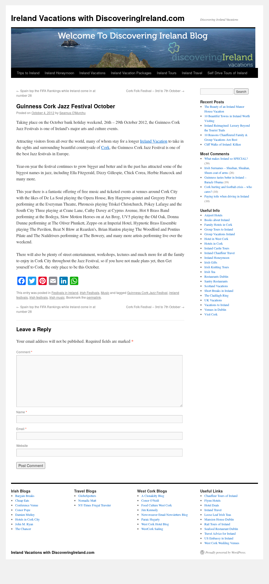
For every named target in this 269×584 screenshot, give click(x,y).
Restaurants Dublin (216, 276)
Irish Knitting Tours (216, 267)
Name (21, 412)
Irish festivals (38, 297)
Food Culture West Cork (156, 505)
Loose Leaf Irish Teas (217, 514)
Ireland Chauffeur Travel (219, 253)
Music (105, 292)
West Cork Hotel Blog (155, 524)
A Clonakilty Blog (152, 496)
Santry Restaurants (216, 281)
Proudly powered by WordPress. (225, 552)
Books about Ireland (217, 220)
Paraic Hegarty (150, 519)
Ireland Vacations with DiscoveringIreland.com (98, 17)
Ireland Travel (192, 72)
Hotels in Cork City (27, 519)
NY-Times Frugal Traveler (94, 505)
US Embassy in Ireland (218, 538)
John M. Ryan (24, 524)
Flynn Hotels (212, 500)
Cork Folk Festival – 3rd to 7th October (155, 90)
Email (21, 428)
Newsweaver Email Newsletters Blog (164, 514)
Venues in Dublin (215, 309)
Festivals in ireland (64, 292)
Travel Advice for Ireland (220, 533)
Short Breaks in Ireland (218, 290)
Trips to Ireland (28, 72)
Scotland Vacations (216, 286)
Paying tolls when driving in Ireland (226, 196)
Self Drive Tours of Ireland (227, 72)
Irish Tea (209, 272)
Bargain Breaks (24, 496)
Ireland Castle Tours (216, 248)
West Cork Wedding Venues (221, 543)
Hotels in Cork (213, 243)
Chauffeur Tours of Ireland (220, 496)
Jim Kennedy (149, 510)
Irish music (57, 297)
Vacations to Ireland (216, 305)
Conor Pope (22, 510)
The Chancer (23, 529)
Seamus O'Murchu (72, 112)
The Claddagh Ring (216, 295)
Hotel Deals (211, 505)
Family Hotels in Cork (218, 224)
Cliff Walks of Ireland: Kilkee (222, 144)
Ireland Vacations (92, 72)
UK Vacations (213, 300)
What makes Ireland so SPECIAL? (226, 158)
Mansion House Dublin (219, 519)
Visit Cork (211, 314)
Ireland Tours (167, 72)
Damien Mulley (25, 514)
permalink (94, 297)
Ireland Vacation (153, 141)
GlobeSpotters (87, 496)
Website (22, 445)
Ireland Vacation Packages (131, 72)
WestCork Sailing (152, 529)
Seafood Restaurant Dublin (221, 529)
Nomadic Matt (87, 500)
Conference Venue (26, 505)
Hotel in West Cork (216, 239)
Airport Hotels (213, 215)
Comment (24, 352)
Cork (105, 147)
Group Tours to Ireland (218, 229)
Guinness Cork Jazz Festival (147, 292)
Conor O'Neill (150, 500)
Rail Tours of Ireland (217, 524)
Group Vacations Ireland (219, 234)
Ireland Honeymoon (59, 72)
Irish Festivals (89, 292)
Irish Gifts (210, 262)
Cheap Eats (22, 500)
